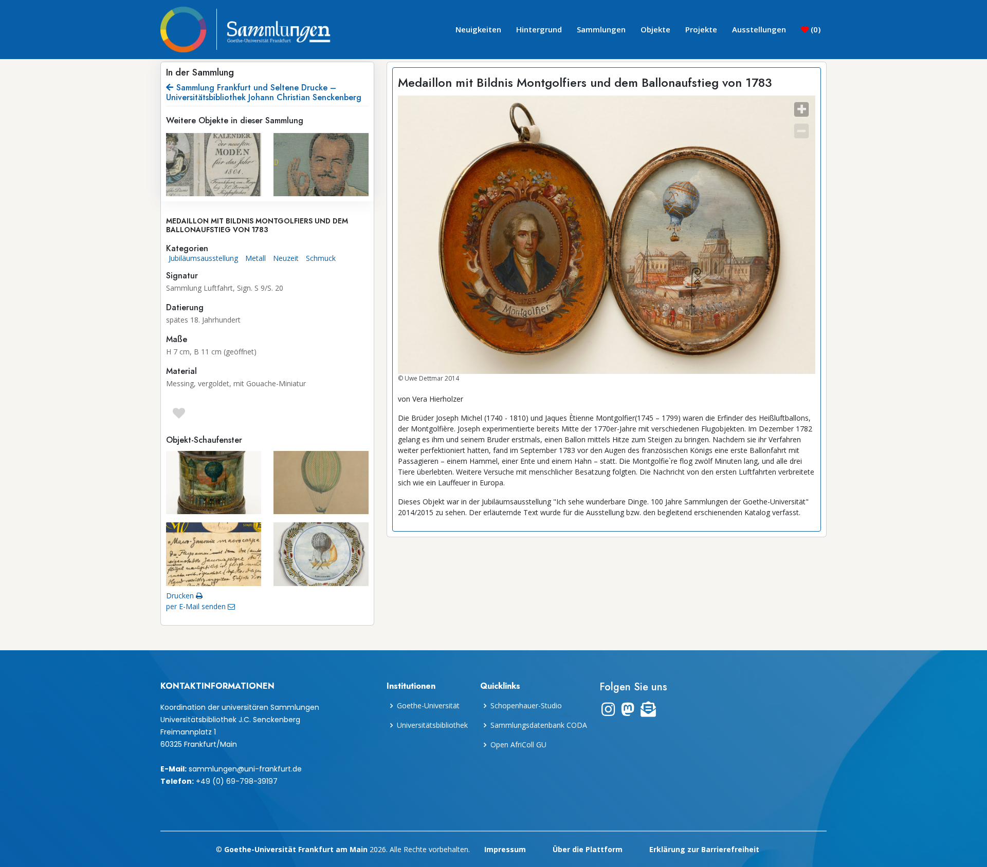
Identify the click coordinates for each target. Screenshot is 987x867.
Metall (255, 258)
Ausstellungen (759, 29)
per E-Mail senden (197, 606)
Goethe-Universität (428, 705)
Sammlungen (601, 29)
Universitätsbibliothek (432, 725)
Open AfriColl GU (518, 744)
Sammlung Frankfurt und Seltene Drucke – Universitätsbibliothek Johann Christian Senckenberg (263, 92)
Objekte (655, 29)
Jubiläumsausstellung (203, 258)
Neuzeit (286, 258)
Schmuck (321, 258)
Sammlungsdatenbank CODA (538, 725)
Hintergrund (539, 29)
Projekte (701, 29)
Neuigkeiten (478, 29)
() (814, 29)
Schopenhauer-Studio (526, 705)
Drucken (181, 595)
